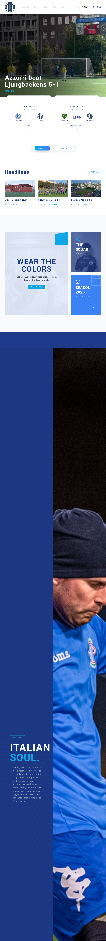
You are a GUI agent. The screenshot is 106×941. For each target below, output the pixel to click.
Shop (63, 7)
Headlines (25, 7)
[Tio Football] (85, 7)
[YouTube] (100, 7)
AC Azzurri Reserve (60, 148)
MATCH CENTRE (27, 129)
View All (95, 172)
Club (55, 7)
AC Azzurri (42, 148)
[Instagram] (97, 7)
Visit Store (36, 287)
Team (35, 7)
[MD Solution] (75, 7)
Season (44, 7)
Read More (9, 91)
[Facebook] (93, 7)
